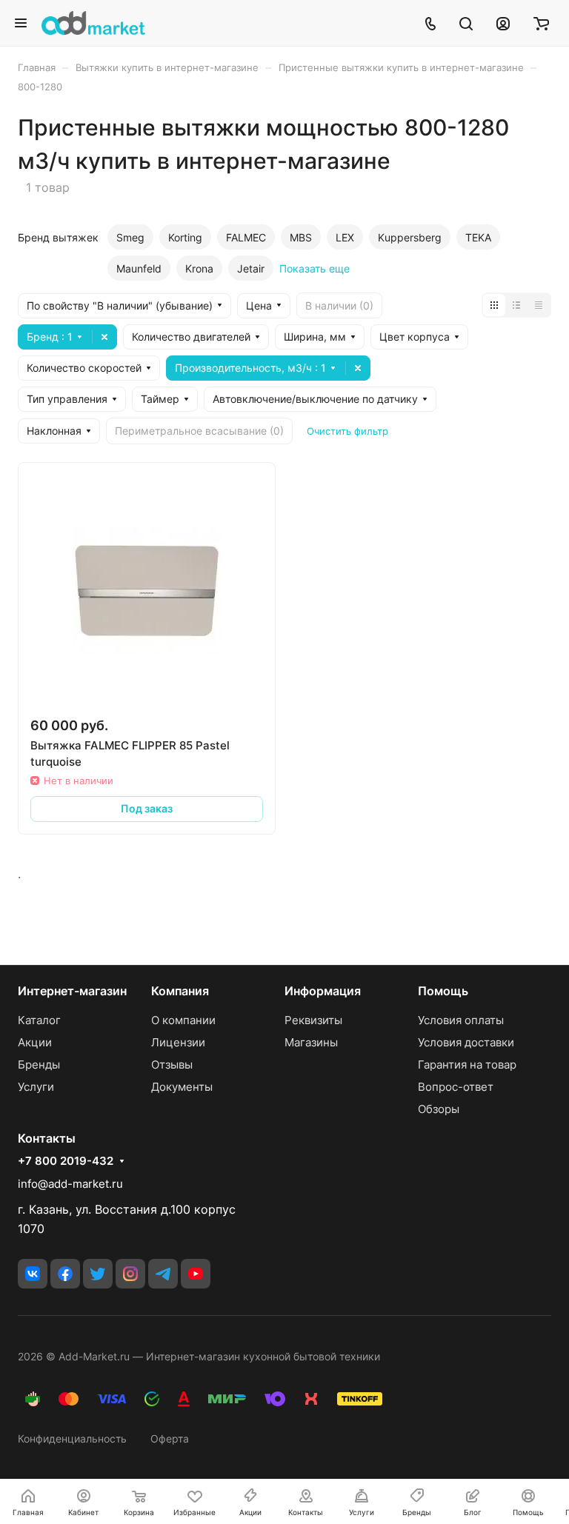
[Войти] (503, 23)
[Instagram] (130, 1274)
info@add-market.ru (70, 1184)
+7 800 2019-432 (65, 1161)
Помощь (443, 990)
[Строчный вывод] (516, 305)
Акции (35, 1042)
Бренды (39, 1064)
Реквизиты (313, 1020)
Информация (322, 990)
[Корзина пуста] (541, 23)
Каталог (39, 1020)
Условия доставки (466, 1042)
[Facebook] (65, 1274)
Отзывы (172, 1064)
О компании (183, 1020)
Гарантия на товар (467, 1064)
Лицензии (178, 1042)
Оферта (169, 1438)
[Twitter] (98, 1274)
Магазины (311, 1042)
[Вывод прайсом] (539, 305)
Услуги (36, 1087)
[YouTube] (195, 1274)
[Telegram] (163, 1274)
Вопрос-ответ (455, 1087)
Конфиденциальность (72, 1438)
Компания (180, 990)
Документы (182, 1087)
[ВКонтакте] (32, 1274)
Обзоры (438, 1109)
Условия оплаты (461, 1020)
